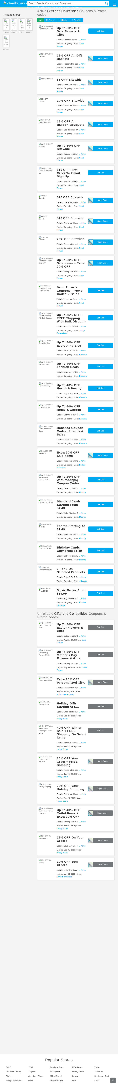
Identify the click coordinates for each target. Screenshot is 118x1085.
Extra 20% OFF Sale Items (68, 454)
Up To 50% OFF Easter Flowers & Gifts (70, 627)
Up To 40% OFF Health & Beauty (69, 386)
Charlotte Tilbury (13, 1072)
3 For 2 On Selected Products (71, 570)
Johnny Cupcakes (6, 49)
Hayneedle (70, 7)
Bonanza (83, 355)
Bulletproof (55, 1072)
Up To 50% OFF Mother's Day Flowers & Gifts (68, 655)
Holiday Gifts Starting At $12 (68, 705)
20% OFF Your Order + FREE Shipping (68, 762)
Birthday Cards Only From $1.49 (69, 549)
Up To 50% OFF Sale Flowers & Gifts (68, 31)
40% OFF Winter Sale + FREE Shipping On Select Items (71, 732)
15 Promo (50, 20)
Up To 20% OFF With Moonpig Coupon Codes (68, 480)
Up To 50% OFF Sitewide (68, 147)
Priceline (78, 7)
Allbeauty (83, 581)
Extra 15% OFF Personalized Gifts (71, 681)
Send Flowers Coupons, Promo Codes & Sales (70, 291)
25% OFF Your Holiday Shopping (70, 787)
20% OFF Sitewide (71, 239)
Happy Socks (62, 718)
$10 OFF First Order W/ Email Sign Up (68, 173)
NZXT (30, 1067)
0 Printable (76, 20)
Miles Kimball (56, 1076)
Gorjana (31, 1072)
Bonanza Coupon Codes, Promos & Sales (70, 431)
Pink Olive (22, 32)
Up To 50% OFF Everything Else (69, 344)
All (40, 20)
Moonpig (82, 492)
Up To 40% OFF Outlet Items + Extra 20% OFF (68, 813)
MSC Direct (77, 1067)
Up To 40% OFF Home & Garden (69, 408)
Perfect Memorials (64, 877)
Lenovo (75, 1076)
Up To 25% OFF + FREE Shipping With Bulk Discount (71, 318)
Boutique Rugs (56, 1067)
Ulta (74, 1080)
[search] (107, 3)
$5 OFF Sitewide (69, 79)
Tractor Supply (56, 1080)
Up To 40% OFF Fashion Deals (68, 365)
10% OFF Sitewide (71, 100)
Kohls (42, 7)
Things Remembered (65, 694)
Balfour (6, 32)
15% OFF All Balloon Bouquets (70, 123)
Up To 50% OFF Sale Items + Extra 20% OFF (71, 263)
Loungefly (14, 32)
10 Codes (63, 20)
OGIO (8, 1067)
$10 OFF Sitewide (70, 197)
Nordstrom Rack (58, 7)
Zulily (30, 1080)
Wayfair (48, 7)
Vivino (97, 1067)
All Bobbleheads (29, 32)
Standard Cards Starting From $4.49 (69, 505)
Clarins (9, 1076)
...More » (82, 40)
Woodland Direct (35, 1076)
